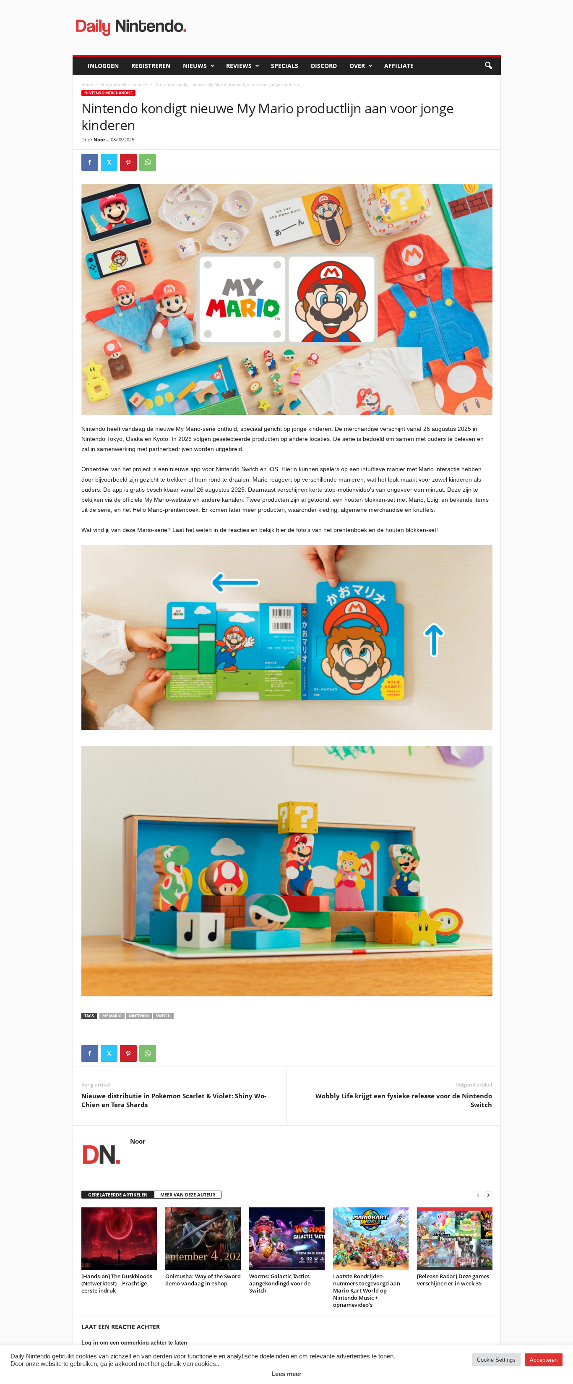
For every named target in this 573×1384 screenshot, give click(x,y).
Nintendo (139, 1016)
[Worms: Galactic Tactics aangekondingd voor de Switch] (287, 1238)
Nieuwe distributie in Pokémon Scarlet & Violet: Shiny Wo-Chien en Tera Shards (173, 1100)
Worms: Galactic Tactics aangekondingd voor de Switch (279, 1283)
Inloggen (103, 66)
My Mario (112, 1016)
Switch (163, 1016)
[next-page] (488, 1195)
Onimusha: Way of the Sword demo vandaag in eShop (203, 1279)
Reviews (239, 66)
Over (357, 66)
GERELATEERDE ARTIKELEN (118, 1194)
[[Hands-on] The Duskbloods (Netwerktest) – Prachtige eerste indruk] (119, 1238)
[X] (109, 162)
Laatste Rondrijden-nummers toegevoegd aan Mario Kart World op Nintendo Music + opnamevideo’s (366, 1290)
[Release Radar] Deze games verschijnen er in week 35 (453, 1279)
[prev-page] (478, 1195)
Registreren (150, 66)
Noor (99, 139)
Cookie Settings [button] (496, 1360)
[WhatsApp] (147, 162)
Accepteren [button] (543, 1360)
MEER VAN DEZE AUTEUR (187, 1194)
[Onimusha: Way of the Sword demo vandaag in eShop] (203, 1238)
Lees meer (286, 1373)
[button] (488, 66)
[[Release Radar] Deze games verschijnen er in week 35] (454, 1238)
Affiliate (399, 66)
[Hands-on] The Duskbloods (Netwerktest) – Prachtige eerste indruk (116, 1283)
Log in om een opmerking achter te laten (134, 1343)
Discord (324, 66)
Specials (284, 66)
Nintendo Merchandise (124, 84)
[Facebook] (89, 162)
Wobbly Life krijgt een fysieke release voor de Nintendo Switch (403, 1100)
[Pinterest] (128, 162)
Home (87, 84)
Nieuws (195, 66)
